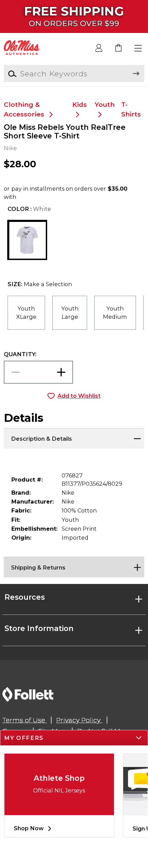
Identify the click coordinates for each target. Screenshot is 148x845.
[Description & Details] (74, 436)
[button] (138, 48)
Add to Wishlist (79, 395)
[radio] (26, 313)
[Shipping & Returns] (74, 565)
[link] (119, 48)
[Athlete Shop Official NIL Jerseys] (59, 809)
